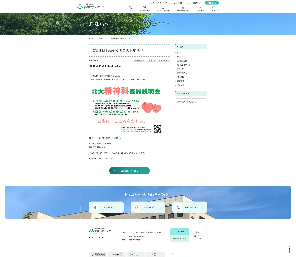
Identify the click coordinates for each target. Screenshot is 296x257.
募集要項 (180, 81)
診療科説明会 (182, 73)
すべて (179, 53)
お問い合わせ (212, 3)
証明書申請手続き (179, 238)
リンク (187, 3)
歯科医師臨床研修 (183, 65)
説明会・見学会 (182, 85)
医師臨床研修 (182, 61)
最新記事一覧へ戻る (129, 170)
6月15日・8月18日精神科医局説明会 (106, 138)
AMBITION (181, 77)
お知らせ (167, 3)
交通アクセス (197, 3)
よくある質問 (178, 3)
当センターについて (155, 3)
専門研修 (180, 69)
